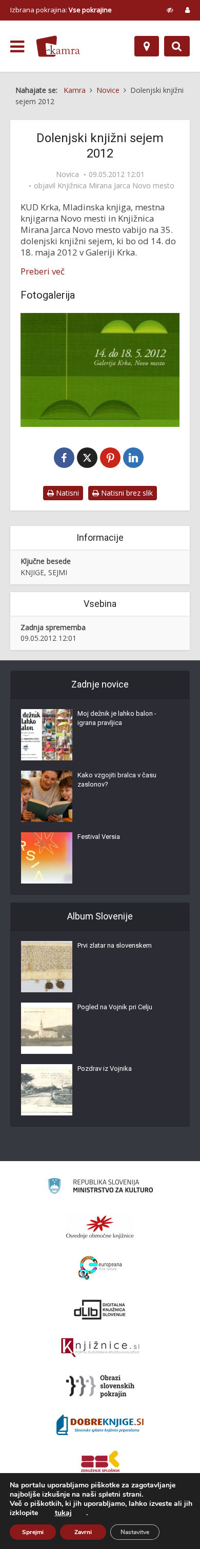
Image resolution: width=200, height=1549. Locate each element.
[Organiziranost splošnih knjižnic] (100, 1227)
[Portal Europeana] (100, 1268)
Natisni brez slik (126, 493)
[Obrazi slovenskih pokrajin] (100, 1386)
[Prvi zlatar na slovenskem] (46, 966)
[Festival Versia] (46, 858)
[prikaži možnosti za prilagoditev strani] (170, 9)
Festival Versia (98, 836)
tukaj (63, 1513)
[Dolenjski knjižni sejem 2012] (100, 370)
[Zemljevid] (146, 46)
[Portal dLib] (100, 1309)
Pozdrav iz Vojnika (104, 1068)
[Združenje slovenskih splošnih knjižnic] (100, 1348)
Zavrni (83, 1532)
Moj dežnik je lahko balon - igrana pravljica (116, 718)
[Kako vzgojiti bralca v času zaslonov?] (46, 796)
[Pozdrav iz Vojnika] (46, 1089)
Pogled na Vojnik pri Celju (114, 1007)
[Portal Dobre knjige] (100, 1425)
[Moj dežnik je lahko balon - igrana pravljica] (46, 734)
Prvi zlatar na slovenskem (114, 945)
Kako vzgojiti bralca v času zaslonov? (116, 779)
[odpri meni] (17, 46)
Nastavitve (135, 1532)
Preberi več (43, 271)
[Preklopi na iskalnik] (177, 46)
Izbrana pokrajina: (61, 9)
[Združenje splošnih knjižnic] (100, 1463)
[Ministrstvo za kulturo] (100, 1188)
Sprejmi (33, 1532)
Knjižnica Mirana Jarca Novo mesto (115, 185)
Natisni (66, 493)
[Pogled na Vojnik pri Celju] (46, 1028)
